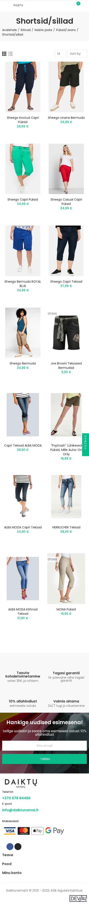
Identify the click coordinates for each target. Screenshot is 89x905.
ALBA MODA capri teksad (23, 527)
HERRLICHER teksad (66, 527)
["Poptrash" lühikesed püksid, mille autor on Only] (66, 414)
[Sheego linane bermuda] (66, 87)
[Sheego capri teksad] (66, 251)
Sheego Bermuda (23, 363)
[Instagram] (17, 846)
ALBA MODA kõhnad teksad (23, 611)
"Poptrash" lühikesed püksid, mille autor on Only (66, 449)
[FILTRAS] (85, 452)
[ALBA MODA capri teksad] (22, 496)
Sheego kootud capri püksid (23, 119)
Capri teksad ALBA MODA (23, 445)
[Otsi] (69, 5)
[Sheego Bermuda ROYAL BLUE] (22, 251)
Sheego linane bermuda (66, 117)
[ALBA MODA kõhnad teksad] (22, 578)
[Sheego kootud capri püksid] (22, 87)
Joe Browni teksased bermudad (66, 365)
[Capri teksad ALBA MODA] (22, 414)
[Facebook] (9, 846)
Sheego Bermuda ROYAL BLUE (23, 283)
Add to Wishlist (32, 69)
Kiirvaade (32, 78)
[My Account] (85, 6)
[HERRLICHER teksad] (66, 496)
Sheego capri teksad (66, 281)
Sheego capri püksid (23, 199)
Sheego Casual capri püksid (66, 201)
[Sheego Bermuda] (22, 333)
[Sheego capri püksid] (22, 169)
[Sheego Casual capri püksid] (66, 169)
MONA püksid (66, 609)
